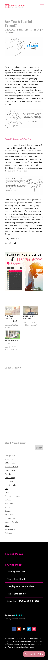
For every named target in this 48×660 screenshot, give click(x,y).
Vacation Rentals (11, 522)
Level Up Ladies (11, 485)
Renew (7, 507)
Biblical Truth (22, 30)
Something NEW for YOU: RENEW (23, 601)
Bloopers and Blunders (29, 317)
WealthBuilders (11, 529)
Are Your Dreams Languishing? (11, 318)
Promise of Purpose (12, 496)
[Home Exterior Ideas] (12, 335)
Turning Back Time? (16, 571)
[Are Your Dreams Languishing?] (12, 310)
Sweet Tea (9, 514)
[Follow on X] (24, 629)
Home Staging (10, 481)
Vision (7, 525)
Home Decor (10, 478)
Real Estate (9, 503)
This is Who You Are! (17, 593)
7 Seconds (9, 459)
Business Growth (11, 466)
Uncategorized (10, 518)
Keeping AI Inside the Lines (20, 586)
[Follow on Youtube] (19, 629)
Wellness (8, 533)
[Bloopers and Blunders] (30, 310)
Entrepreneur (10, 470)
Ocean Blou (9, 492)
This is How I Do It (16, 578)
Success (8, 511)
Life (38, 30)
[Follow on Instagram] (34, 629)
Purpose (8, 500)
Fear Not (32, 30)
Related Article (18, 139)
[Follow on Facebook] (14, 629)
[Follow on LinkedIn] (29, 629)
